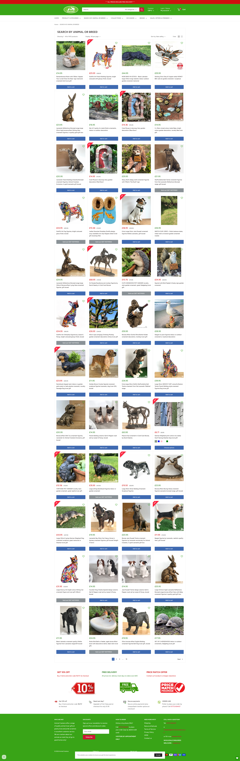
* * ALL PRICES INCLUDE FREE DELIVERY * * (120, 2)
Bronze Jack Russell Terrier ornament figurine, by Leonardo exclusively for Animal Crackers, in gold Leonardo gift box (136, 540)
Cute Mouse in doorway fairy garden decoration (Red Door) (100, 181)
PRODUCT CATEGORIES (70, 18)
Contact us (148, 738)
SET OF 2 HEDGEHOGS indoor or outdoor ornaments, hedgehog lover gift (168, 643)
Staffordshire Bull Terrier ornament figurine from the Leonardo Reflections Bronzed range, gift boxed (168, 182)
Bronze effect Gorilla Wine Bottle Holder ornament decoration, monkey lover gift (135, 336)
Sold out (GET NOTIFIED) (169, 190)
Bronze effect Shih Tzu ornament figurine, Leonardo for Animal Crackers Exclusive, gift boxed (70, 438)
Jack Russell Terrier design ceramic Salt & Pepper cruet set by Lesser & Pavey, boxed (135, 591)
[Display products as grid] (179, 36)
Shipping (147, 723)
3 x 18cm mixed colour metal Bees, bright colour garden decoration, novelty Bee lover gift (169, 130)
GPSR (146, 735)
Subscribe (89, 737)
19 (126, 659)
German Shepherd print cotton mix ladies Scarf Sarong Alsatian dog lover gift (168, 437)
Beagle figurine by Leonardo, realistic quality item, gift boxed (169, 539)
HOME (56, 18)
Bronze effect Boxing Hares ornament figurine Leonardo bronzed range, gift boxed (169, 490)
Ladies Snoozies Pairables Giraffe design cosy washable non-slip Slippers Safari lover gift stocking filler (103, 234)
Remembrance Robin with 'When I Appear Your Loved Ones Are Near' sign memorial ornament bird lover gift (69, 79)
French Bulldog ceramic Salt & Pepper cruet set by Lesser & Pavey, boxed (103, 437)
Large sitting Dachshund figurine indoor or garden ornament (102, 490)
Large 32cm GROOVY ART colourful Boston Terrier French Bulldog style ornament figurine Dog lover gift (169, 386)
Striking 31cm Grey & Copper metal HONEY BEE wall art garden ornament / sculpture (169, 78)
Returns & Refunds (150, 726)
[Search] (141, 9)
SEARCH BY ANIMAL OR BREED (95, 18)
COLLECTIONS (116, 18)
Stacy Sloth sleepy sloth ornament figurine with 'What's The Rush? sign (135, 181)
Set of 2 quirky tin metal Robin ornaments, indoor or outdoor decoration (102, 129)
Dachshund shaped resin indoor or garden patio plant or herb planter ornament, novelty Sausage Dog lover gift (70, 386)
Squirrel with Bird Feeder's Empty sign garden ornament (169, 284)
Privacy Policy (149, 732)
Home (56, 24)
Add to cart (71, 87)
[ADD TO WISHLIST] (83, 43)
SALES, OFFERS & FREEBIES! (160, 18)
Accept (158, 755)
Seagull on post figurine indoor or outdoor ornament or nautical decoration (168, 336)
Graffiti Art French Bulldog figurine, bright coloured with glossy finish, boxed (102, 78)
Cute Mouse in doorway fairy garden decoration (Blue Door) (133, 129)
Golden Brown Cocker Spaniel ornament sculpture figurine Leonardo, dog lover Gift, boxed (103, 386)
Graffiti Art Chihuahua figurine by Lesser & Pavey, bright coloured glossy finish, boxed (70, 336)
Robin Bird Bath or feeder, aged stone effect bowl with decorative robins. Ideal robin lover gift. (103, 644)
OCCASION (130, 18)
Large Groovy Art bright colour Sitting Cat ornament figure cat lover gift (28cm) (69, 591)
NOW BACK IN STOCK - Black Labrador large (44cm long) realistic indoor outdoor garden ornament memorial (135, 79)
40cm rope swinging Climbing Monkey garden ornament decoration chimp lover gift (103, 336)
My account (165, 10)
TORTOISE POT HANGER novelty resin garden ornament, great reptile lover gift (69, 490)
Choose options (169, 448)
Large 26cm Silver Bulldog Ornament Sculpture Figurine (133, 490)
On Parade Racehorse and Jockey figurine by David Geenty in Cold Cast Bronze (103, 284)
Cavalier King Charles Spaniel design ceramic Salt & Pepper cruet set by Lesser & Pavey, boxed (103, 592)
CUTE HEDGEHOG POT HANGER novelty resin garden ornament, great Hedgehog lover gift (136, 285)
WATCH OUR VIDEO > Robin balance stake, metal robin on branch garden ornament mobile (169, 234)
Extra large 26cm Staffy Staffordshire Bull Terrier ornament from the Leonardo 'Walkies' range (136, 386)
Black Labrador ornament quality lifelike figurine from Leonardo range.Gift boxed (69, 643)
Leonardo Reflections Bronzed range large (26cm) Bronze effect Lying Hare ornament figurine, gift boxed (70, 285)
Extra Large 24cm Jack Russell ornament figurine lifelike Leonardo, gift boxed (135, 232)
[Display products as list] (182, 36)
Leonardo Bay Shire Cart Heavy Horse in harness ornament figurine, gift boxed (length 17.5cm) (103, 540)
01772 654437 (175, 706)
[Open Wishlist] (237, 758)
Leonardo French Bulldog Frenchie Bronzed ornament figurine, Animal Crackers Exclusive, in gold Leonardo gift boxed (69, 182)
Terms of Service (150, 729)
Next (179, 659)
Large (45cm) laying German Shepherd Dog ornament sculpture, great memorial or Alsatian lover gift (70, 540)
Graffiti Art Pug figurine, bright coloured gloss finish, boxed (69, 232)
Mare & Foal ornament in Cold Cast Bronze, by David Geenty (135, 437)
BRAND (142, 18)
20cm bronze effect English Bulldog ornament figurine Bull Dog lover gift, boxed (136, 643)
